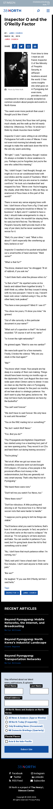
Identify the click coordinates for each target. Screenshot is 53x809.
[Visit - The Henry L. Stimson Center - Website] (13, 3)
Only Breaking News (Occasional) (26, 726)
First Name (11, 686)
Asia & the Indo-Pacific (20, 741)
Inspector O (12, 593)
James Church (16, 33)
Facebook (17, 773)
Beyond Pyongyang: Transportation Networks (22, 657)
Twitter (17, 777)
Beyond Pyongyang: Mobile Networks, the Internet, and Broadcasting (24, 623)
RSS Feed (17, 780)
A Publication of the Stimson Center (41, 3)
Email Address (13, 697)
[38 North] (26, 766)
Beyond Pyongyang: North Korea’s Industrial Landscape (25, 641)
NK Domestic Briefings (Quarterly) (26, 730)
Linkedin (39, 777)
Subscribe (39, 780)
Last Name (36, 686)
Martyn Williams (12, 630)
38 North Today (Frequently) (23, 722)
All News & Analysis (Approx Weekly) (27, 718)
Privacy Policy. (34, 800)
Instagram (39, 773)
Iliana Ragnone (12, 646)
